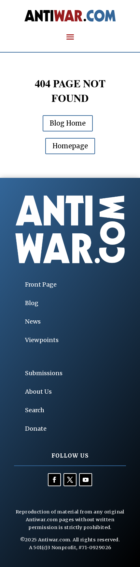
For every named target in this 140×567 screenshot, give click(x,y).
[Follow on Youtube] (85, 479)
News (33, 321)
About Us (38, 391)
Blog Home (68, 123)
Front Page (41, 284)
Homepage (70, 146)
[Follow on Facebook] (54, 479)
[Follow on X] (70, 479)
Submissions (44, 373)
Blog (31, 303)
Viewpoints (42, 340)
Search (34, 410)
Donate (36, 428)
